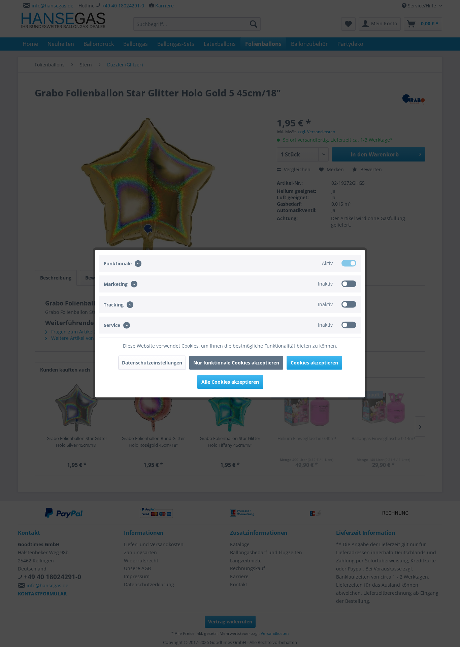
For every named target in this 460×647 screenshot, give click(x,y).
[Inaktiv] (348, 283)
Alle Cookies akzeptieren (230, 382)
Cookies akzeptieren (314, 362)
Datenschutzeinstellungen (152, 362)
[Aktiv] (348, 263)
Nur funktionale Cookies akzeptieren (236, 362)
